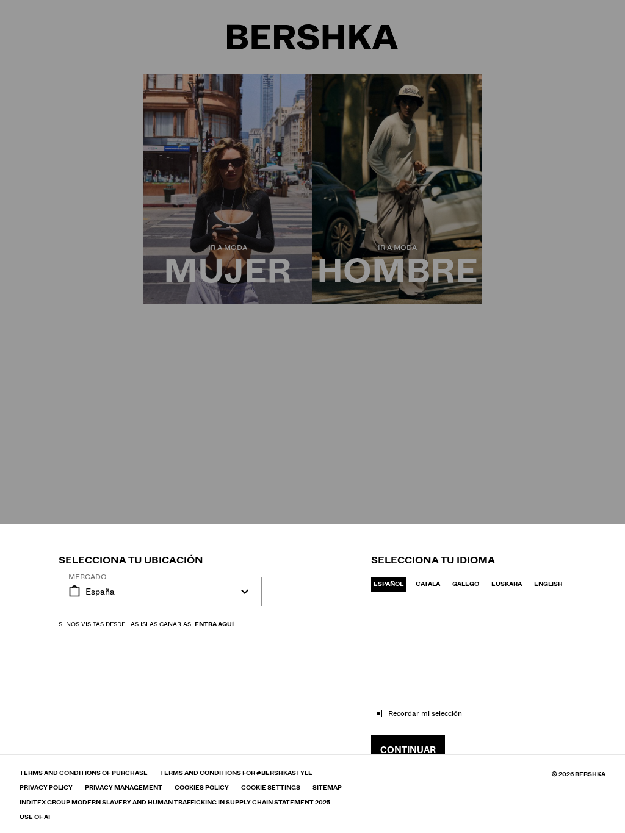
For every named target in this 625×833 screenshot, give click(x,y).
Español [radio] (388, 583)
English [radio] (548, 583)
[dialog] (312, 416)
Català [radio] (428, 583)
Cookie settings (270, 788)
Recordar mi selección (425, 713)
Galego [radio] (465, 583)
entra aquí (214, 624)
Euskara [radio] (506, 583)
